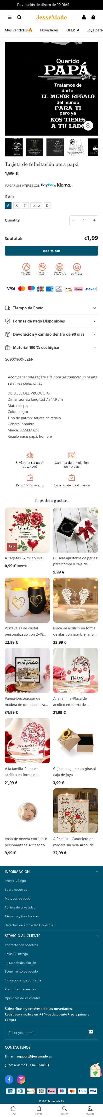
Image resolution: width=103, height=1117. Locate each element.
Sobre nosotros (16, 889)
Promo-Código (15, 880)
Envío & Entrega (16, 953)
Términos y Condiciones (22, 916)
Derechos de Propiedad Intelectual (29, 925)
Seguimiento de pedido (21, 971)
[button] (9, 17)
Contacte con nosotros (21, 945)
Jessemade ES (56, 1101)
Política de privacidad (20, 907)
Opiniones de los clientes (22, 998)
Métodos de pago (17, 898)
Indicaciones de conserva (23, 980)
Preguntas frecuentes (20, 989)
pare (36, 205)
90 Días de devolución (20, 962)
